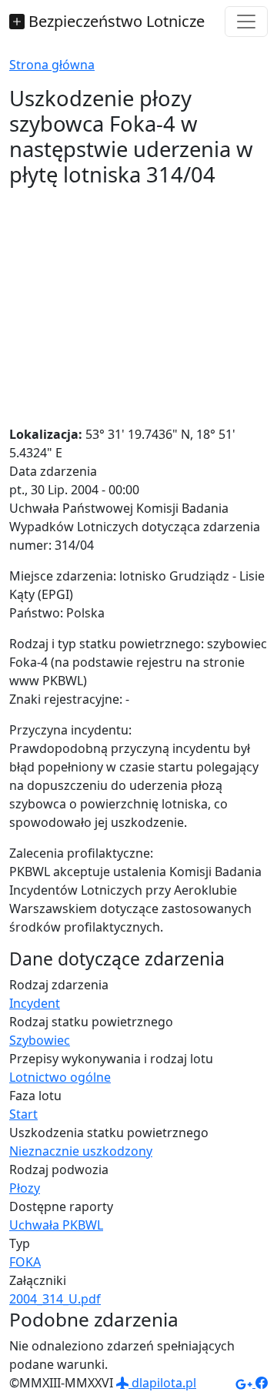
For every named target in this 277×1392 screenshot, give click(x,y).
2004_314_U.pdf (55, 1298)
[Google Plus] (245, 1382)
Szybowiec (39, 1040)
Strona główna (52, 64)
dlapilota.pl (162, 1382)
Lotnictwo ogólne (60, 1077)
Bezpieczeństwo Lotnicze (115, 21)
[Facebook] (261, 1382)
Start (23, 1114)
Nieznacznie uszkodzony (80, 1151)
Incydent (34, 1003)
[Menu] (246, 21)
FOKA (25, 1261)
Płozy (24, 1188)
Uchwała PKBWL (56, 1224)
